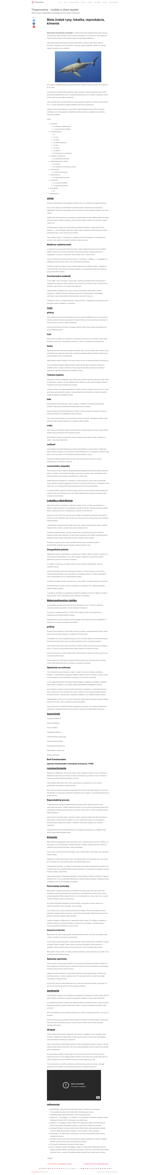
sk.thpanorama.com (37, 1172)
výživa (65, 2)
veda (60, 2)
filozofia (105, 2)
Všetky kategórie (113, 2)
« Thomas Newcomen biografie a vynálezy (59, 1164)
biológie (83, 2)
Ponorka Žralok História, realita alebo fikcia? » (96, 1164)
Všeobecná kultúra (74, 2)
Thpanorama (38, 2)
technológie (97, 2)
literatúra (89, 2)
